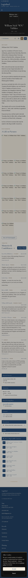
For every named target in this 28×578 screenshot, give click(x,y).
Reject (14, 573)
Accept (14, 569)
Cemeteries (4, 533)
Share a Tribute (22, 247)
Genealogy (4, 536)
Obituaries (4, 529)
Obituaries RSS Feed (7, 498)
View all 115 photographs (9, 237)
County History (5, 540)
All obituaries (6, 38)
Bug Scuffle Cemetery (8, 404)
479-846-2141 (5, 1)
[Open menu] (1, 10)
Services (4, 548)
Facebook (5, 521)
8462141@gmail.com (6, 513)
